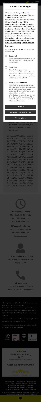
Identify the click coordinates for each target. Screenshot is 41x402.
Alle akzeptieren (20, 118)
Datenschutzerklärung (13, 43)
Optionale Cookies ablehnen (20, 112)
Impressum (9, 46)
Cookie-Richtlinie (28, 43)
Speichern (20, 107)
